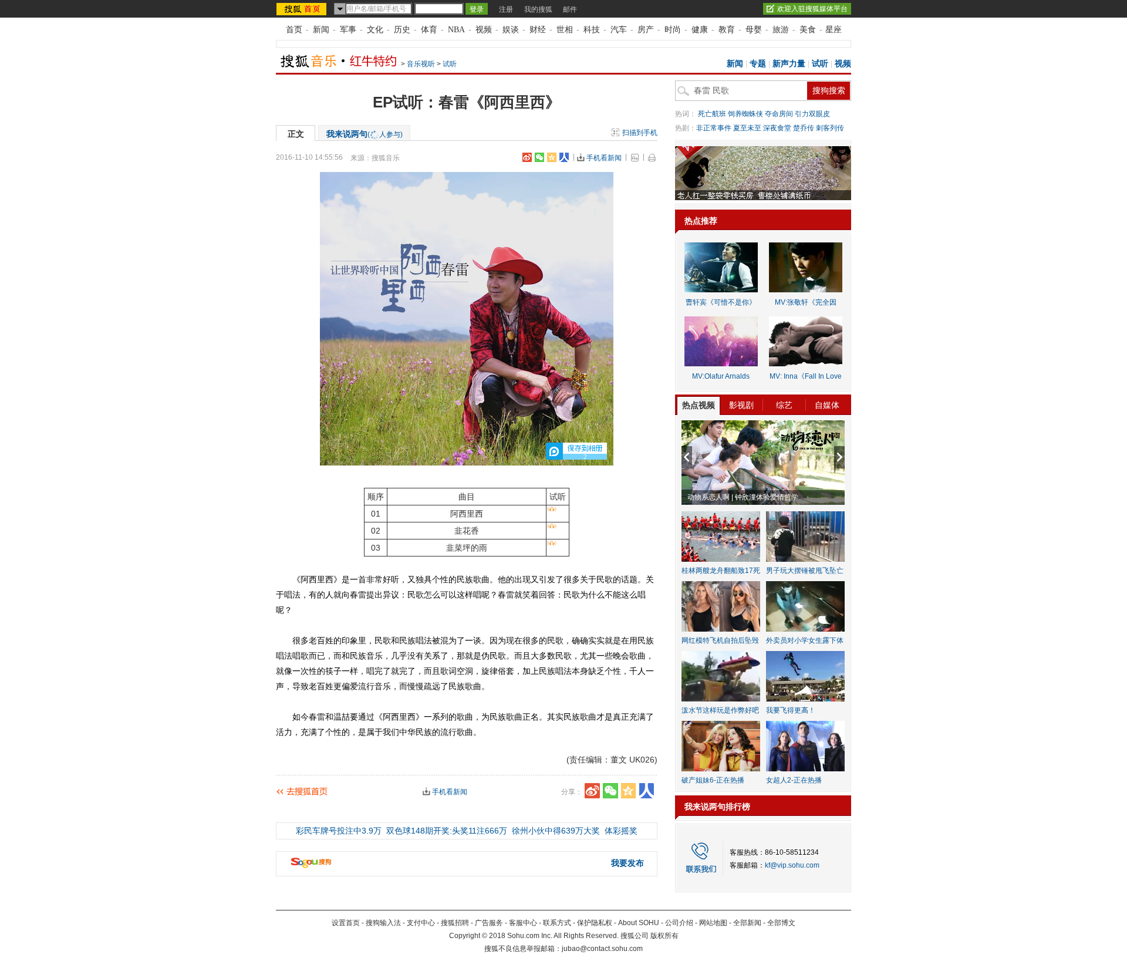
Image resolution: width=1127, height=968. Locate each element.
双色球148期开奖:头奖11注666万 (446, 830)
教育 (726, 29)
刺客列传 (830, 128)
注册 (506, 9)
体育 (429, 29)
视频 (483, 29)
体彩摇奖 (621, 830)
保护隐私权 (594, 923)
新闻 (321, 29)
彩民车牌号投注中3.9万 (339, 830)
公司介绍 (679, 923)
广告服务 (489, 923)
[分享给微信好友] (610, 790)
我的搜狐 (538, 9)
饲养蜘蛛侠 (745, 114)
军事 (348, 29)
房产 (645, 29)
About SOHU (638, 923)
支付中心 (421, 923)
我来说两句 (364, 134)
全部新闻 (747, 923)
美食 (807, 29)
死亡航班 (712, 114)
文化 (375, 29)
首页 (294, 29)
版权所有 (664, 936)
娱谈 (510, 29)
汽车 (618, 29)
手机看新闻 (604, 158)
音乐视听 (421, 64)
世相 (564, 29)
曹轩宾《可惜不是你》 (721, 302)
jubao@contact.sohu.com (602, 949)
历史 (402, 29)
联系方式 (557, 923)
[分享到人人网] (564, 157)
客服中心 (523, 923)
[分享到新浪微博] (527, 157)
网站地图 (713, 923)
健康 (699, 29)
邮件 (570, 9)
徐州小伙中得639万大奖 (556, 830)
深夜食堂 (777, 128)
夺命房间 (779, 114)
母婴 (753, 29)
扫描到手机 (639, 133)
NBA (456, 29)
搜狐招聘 (455, 923)
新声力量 (788, 63)
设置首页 (346, 923)
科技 (591, 29)
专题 (758, 63)
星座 (833, 29)
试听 (450, 64)
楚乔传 (803, 128)
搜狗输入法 (383, 923)
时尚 (672, 29)
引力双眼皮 (812, 114)
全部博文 (781, 923)
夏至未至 (747, 128)
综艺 (784, 405)
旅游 (780, 29)
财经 (537, 29)
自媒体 (827, 405)
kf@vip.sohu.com (792, 865)
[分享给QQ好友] (551, 157)
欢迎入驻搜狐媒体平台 (812, 9)
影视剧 (741, 405)
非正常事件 (713, 128)
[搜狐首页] (302, 9)
